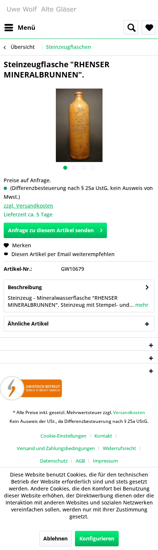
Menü (26, 27)
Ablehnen (55, 538)
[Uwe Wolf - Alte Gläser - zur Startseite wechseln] (41, 10)
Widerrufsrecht (119, 448)
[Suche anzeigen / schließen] (130, 27)
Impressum (105, 460)
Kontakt (103, 435)
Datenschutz (54, 460)
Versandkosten (129, 412)
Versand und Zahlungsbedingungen (56, 448)
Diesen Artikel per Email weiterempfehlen (62, 254)
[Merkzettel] (148, 27)
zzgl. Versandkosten (28, 205)
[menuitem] (19, 27)
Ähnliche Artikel (28, 323)
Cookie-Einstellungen (63, 435)
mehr (141, 304)
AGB (80, 460)
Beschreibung (25, 287)
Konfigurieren (96, 538)
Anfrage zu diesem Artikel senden (51, 230)
